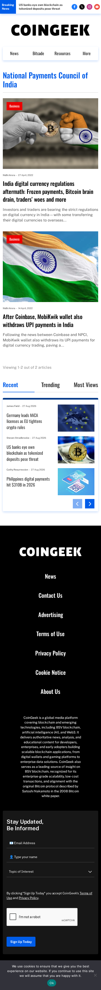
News (14, 53)
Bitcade (38, 53)
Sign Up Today (21, 942)
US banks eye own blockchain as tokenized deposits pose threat (40, 6)
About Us (50, 691)
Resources (62, 53)
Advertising (50, 615)
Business (14, 105)
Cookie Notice (50, 672)
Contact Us (50, 595)
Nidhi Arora (9, 175)
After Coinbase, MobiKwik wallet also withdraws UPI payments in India (42, 320)
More (87, 53)
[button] (77, 503)
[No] (95, 975)
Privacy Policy (50, 653)
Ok (52, 983)
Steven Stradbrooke (18, 437)
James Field (13, 406)
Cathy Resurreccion (17, 469)
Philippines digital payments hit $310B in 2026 (28, 482)
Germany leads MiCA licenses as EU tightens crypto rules (24, 421)
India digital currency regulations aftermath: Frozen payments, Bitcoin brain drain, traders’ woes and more (48, 191)
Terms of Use (50, 634)
